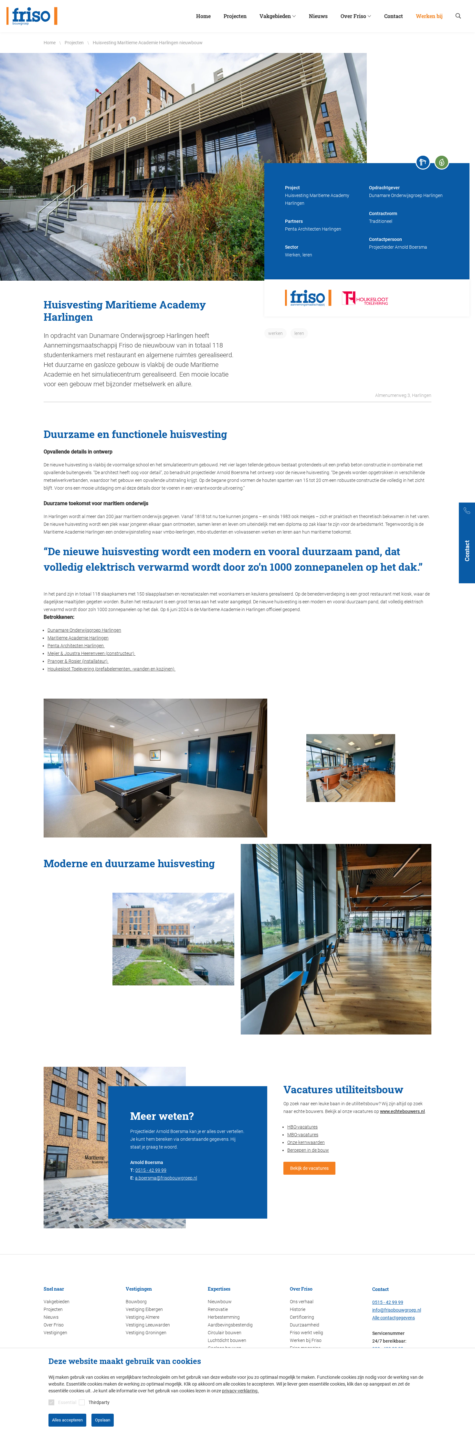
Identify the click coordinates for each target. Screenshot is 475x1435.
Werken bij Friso (306, 1340)
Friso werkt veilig (306, 1332)
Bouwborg (136, 1301)
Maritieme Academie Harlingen (78, 637)
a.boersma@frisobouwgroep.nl (166, 1177)
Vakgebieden (56, 1301)
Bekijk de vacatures (309, 1168)
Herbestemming (224, 1317)
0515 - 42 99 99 (150, 1170)
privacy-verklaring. (240, 1390)
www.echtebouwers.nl (402, 1111)
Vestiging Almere (142, 1317)
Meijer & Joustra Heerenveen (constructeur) (91, 653)
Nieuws (51, 1317)
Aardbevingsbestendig (230, 1324)
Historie (297, 1309)
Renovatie (218, 1309)
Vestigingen (55, 1332)
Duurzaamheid (304, 1324)
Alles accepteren (67, 1420)
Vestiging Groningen (146, 1332)
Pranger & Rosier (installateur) (78, 661)
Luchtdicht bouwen (227, 1340)
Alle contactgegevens (393, 1317)
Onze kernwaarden (306, 1142)
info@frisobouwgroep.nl (396, 1310)
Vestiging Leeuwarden (148, 1324)
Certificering (302, 1317)
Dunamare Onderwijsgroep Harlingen (84, 630)
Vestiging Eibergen (144, 1309)
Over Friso (54, 1324)
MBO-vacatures (302, 1134)
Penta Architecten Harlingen (76, 645)
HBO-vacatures (302, 1126)
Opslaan (102, 1420)
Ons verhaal (301, 1301)
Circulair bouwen (224, 1332)
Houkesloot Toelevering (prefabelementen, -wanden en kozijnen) (111, 668)
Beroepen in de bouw (308, 1150)
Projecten (53, 1309)
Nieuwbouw (220, 1301)
